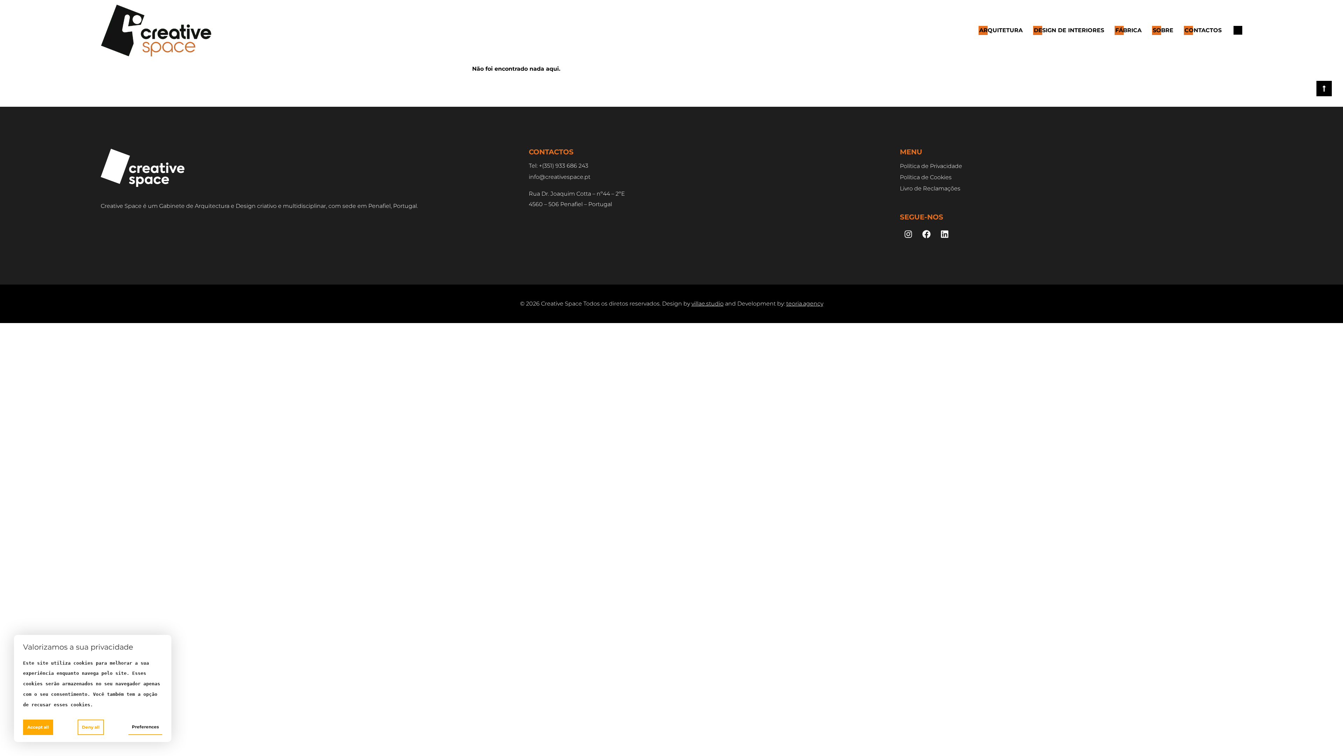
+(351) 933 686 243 (563, 165)
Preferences (145, 726)
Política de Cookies (926, 177)
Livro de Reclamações (930, 188)
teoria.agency (804, 303)
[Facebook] (926, 234)
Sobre (1163, 30)
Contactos (1203, 30)
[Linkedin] (944, 234)
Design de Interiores (1069, 30)
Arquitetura (1001, 30)
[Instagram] (908, 234)
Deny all (91, 727)
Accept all (38, 727)
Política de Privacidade (931, 166)
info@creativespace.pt (559, 177)
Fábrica (1128, 30)
